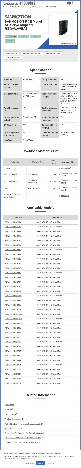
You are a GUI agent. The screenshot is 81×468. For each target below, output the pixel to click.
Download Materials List (31, 53)
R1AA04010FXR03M (13, 254)
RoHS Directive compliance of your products (23, 424)
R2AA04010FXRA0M (13, 337)
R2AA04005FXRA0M (13, 309)
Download (65, 168)
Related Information (13, 58)
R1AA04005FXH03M (13, 231)
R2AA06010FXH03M (13, 356)
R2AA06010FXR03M (13, 360)
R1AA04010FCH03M (13, 240)
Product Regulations (13, 419)
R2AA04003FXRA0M (13, 282)
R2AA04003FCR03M (13, 263)
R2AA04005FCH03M (13, 286)
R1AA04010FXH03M (13, 250)
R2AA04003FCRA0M (13, 268)
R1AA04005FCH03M (13, 222)
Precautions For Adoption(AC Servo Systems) (23, 433)
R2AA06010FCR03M (13, 346)
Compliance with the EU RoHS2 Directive (21, 442)
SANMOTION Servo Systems (19, 7)
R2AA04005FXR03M (13, 305)
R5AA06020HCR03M (13, 374)
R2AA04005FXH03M (13, 300)
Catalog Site (10, 414)
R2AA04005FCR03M (13, 291)
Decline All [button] (51, 463)
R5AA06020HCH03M (13, 369)
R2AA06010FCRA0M (13, 351)
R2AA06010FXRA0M (13, 365)
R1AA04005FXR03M (13, 236)
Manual (8, 409)
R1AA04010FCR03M (13, 245)
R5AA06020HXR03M (13, 383)
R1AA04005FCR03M (13, 227)
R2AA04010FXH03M (13, 328)
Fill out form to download (69, 174)
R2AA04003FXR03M (13, 277)
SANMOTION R (37, 7)
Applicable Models (53, 53)
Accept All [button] (40, 463)
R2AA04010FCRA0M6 (13, 323)
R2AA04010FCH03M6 (13, 314)
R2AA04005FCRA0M (13, 296)
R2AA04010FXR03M (13, 332)
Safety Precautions (12, 428)
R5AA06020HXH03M (13, 379)
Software (8, 405)
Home (5, 7)
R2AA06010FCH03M (13, 342)
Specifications (11, 53)
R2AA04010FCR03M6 (13, 319)
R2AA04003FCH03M (13, 259)
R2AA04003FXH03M (13, 273)
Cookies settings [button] (29, 463)
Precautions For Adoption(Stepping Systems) (23, 438)
